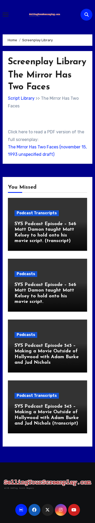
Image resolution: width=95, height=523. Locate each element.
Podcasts (26, 274)
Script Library (21, 98)
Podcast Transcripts (37, 213)
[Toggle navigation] (5, 14)
